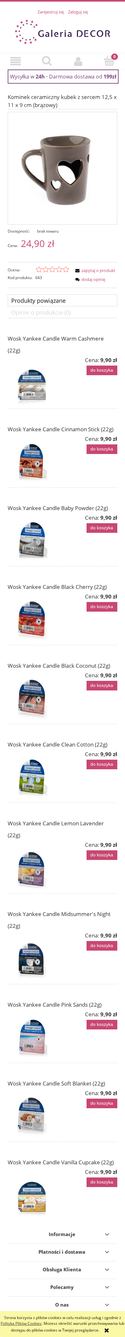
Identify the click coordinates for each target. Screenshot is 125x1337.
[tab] (62, 300)
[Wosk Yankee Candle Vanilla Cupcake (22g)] (35, 1192)
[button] (15, 61)
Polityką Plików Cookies (21, 1323)
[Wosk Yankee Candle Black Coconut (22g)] (35, 696)
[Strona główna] (62, 31)
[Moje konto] (78, 61)
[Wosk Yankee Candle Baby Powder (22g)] (35, 538)
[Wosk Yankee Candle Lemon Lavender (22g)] (35, 865)
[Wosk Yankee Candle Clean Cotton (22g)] (35, 775)
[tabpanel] (62, 773)
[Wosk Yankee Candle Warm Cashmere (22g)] (35, 381)
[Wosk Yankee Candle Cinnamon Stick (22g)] (35, 459)
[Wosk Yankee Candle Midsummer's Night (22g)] (35, 956)
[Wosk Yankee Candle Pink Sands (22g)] (35, 1035)
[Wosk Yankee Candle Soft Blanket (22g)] (35, 1114)
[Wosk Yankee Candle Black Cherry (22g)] (35, 617)
